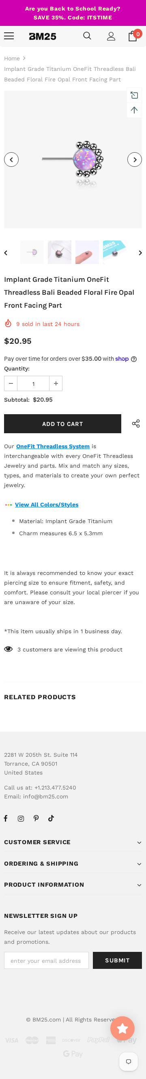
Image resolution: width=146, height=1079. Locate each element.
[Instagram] (20, 818)
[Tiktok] (51, 818)
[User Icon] (111, 36)
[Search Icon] (87, 36)
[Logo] (42, 36)
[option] (73, 159)
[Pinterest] (36, 818)
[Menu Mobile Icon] (9, 36)
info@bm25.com (45, 796)
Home (12, 58)
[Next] (134, 159)
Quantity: (17, 368)
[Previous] (11, 159)
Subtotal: (17, 399)
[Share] (134, 423)
